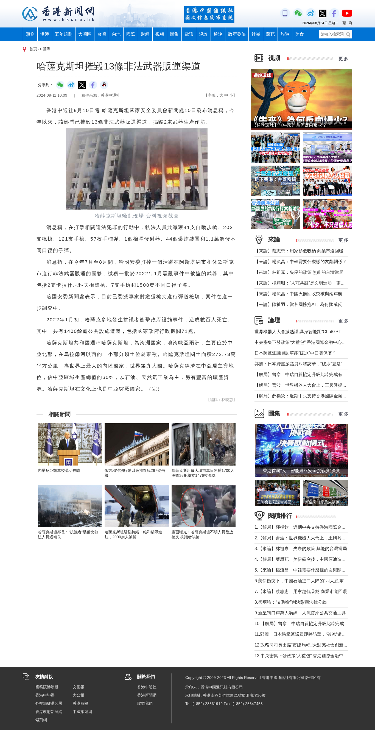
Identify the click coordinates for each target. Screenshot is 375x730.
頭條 (30, 34)
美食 (299, 34)
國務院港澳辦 (46, 687)
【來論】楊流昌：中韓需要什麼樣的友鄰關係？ (300, 261)
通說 (218, 34)
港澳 (44, 34)
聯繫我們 (145, 703)
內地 (116, 34)
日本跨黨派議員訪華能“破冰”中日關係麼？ (295, 353)
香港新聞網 (146, 695)
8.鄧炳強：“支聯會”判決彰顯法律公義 (290, 602)
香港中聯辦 (45, 695)
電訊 (188, 34)
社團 (255, 34)
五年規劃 (63, 34)
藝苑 (270, 34)
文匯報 (78, 687)
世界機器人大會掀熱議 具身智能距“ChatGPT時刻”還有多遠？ (313, 331)
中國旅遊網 (82, 711)
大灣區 (84, 34)
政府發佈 (237, 34)
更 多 (343, 58)
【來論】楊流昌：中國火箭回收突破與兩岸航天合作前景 (309, 293)
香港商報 (80, 703)
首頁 (33, 49)
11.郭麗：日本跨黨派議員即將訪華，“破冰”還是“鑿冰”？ (308, 634)
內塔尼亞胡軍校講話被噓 (59, 470)
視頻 (159, 34)
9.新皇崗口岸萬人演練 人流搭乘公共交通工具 (300, 613)
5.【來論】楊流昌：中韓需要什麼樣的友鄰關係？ (302, 570)
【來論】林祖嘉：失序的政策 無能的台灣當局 (298, 272)
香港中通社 (146, 687)
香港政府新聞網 (48, 711)
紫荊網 (41, 720)
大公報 (78, 695)
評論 (203, 34)
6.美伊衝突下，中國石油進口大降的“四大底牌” (299, 580)
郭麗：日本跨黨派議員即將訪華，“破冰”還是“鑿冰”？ (305, 363)
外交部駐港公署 (48, 703)
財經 (145, 34)
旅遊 (285, 34)
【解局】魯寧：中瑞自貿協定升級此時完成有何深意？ (307, 374)
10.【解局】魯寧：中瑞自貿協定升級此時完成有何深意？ (310, 623)
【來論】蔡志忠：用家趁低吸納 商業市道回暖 (298, 251)
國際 (130, 34)
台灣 (101, 34)
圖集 (174, 34)
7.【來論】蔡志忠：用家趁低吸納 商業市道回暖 (300, 591)
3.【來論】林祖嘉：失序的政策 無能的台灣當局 (300, 548)
